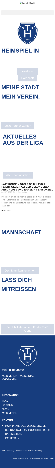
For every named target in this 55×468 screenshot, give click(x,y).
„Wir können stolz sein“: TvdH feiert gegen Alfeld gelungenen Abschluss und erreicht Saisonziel (27, 187)
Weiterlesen (6, 210)
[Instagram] (9, 387)
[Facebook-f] (4, 387)
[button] (27, 12)
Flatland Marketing (35, 451)
